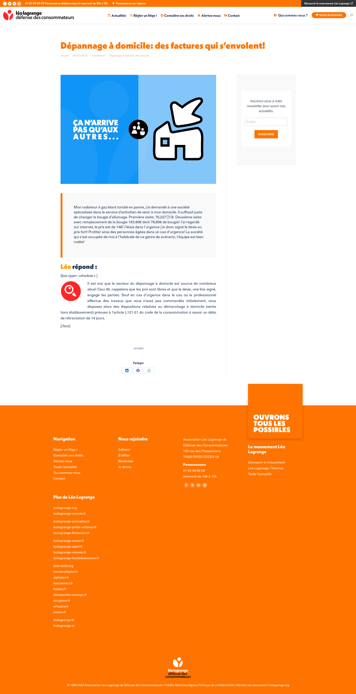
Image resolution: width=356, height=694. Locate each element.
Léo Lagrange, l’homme (265, 467)
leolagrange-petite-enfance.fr (75, 526)
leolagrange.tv (63, 619)
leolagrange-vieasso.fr (69, 551)
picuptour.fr (61, 600)
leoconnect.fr (63, 582)
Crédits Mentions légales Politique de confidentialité (200, 685)
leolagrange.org (65, 507)
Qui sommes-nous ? (293, 15)
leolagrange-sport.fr (68, 546)
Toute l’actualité (260, 473)
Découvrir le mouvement (266, 462)
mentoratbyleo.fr (65, 571)
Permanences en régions (131, 3)
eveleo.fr (59, 611)
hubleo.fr (59, 588)
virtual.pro (60, 605)
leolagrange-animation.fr (71, 521)
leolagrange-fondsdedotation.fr (76, 557)
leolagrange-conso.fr (68, 540)
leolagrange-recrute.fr (69, 513)
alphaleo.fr (61, 577)
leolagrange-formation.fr (71, 532)
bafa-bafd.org (63, 565)
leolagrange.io (64, 625)
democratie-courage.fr (70, 594)
